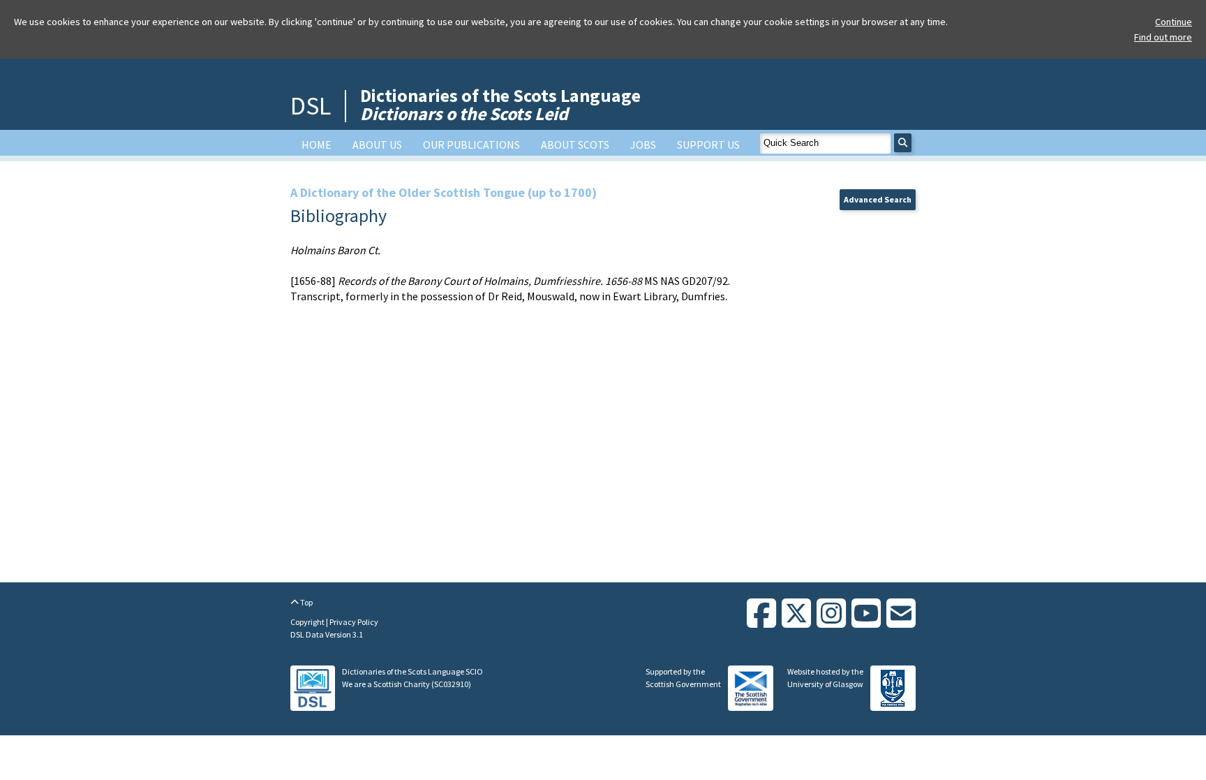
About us (377, 145)
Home (317, 145)
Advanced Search (877, 199)
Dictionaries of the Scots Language (500, 104)
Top (306, 602)
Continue (1173, 21)
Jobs (643, 145)
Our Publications (471, 145)
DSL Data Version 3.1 (326, 634)
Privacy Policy (353, 622)
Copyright (308, 622)
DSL (310, 106)
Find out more (1163, 37)
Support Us (708, 145)
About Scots (575, 145)
